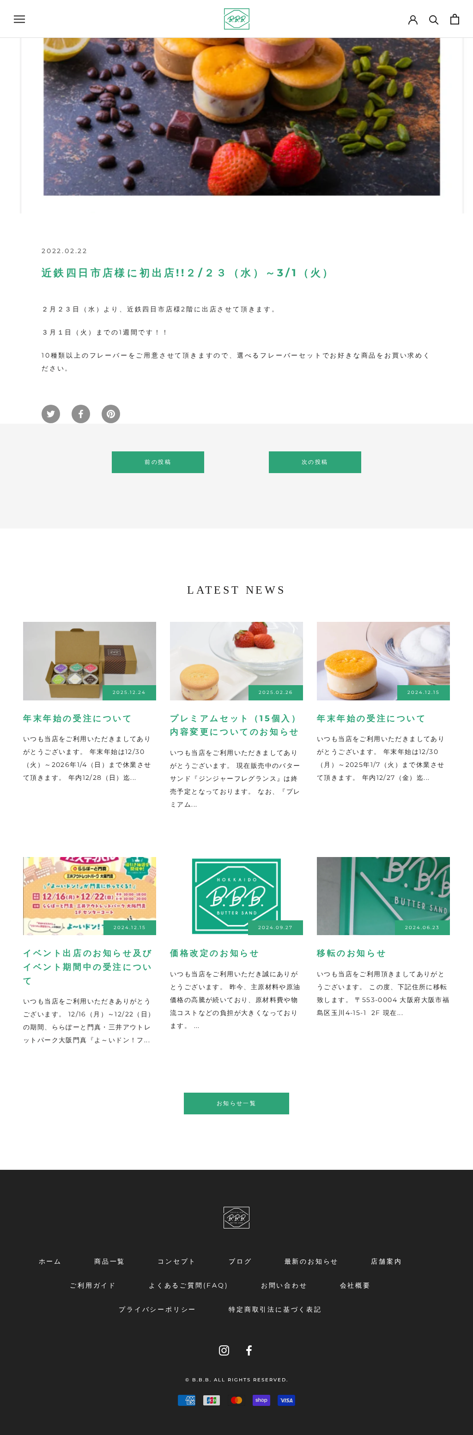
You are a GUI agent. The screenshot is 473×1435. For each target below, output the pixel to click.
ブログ (240, 1261)
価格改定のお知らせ (215, 953)
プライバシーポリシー (157, 1309)
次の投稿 (315, 461)
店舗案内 (386, 1261)
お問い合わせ (284, 1285)
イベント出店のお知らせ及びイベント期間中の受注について (88, 966)
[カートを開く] (454, 19)
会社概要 (355, 1285)
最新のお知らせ (312, 1261)
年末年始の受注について (78, 718)
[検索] (434, 19)
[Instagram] (224, 1350)
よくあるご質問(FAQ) (189, 1285)
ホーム (50, 1261)
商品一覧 (109, 1261)
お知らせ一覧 (236, 1103)
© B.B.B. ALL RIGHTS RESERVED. (236, 1380)
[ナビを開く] (19, 19)
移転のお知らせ (352, 953)
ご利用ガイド (93, 1285)
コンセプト (177, 1261)
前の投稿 (158, 461)
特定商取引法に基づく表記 (275, 1309)
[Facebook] (249, 1350)
